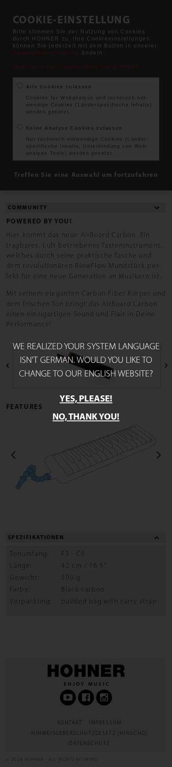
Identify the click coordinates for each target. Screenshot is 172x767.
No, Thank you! (86, 416)
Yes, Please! (86, 398)
